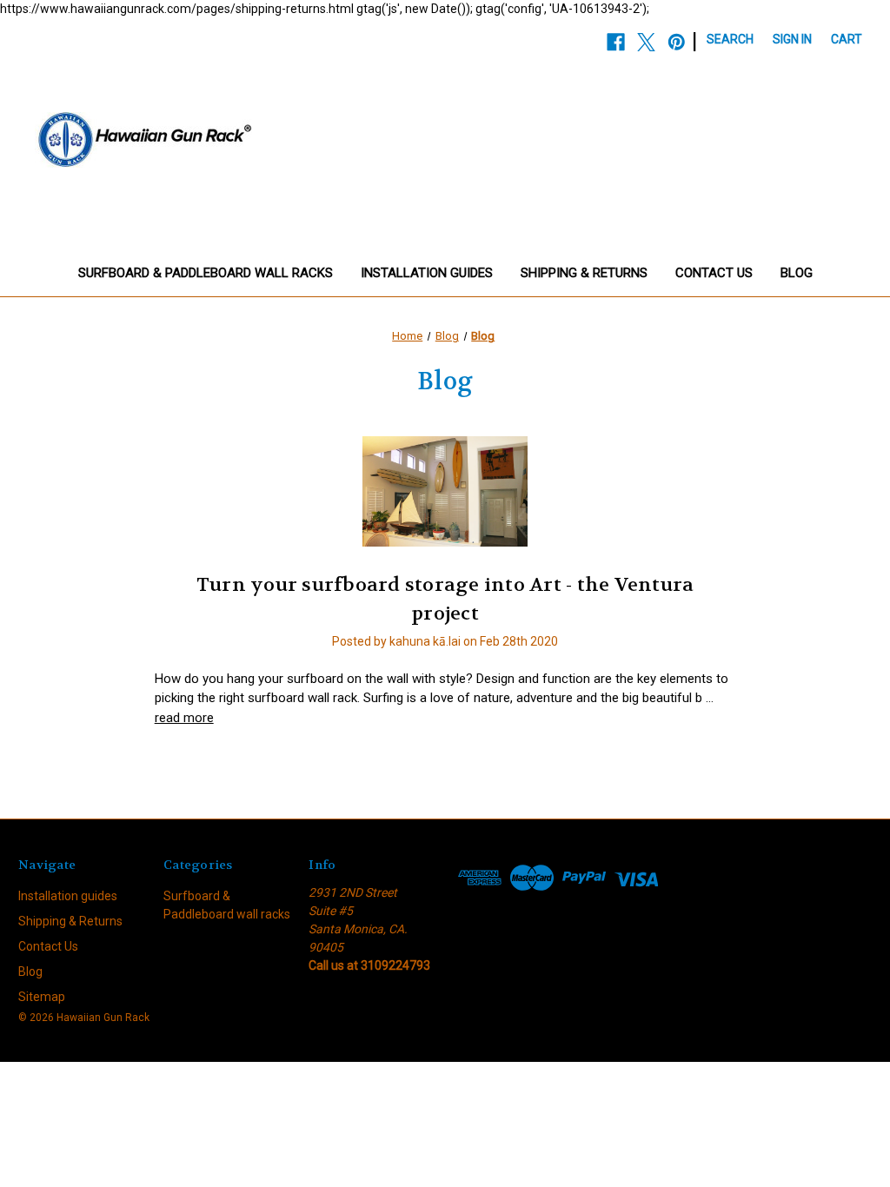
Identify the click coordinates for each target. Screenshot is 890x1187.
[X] (646, 42)
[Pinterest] (677, 42)
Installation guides (427, 273)
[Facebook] (616, 42)
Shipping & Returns (584, 273)
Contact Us (714, 273)
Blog (796, 273)
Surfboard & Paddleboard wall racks (205, 273)
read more (184, 718)
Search (730, 39)
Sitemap (41, 997)
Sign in (792, 39)
